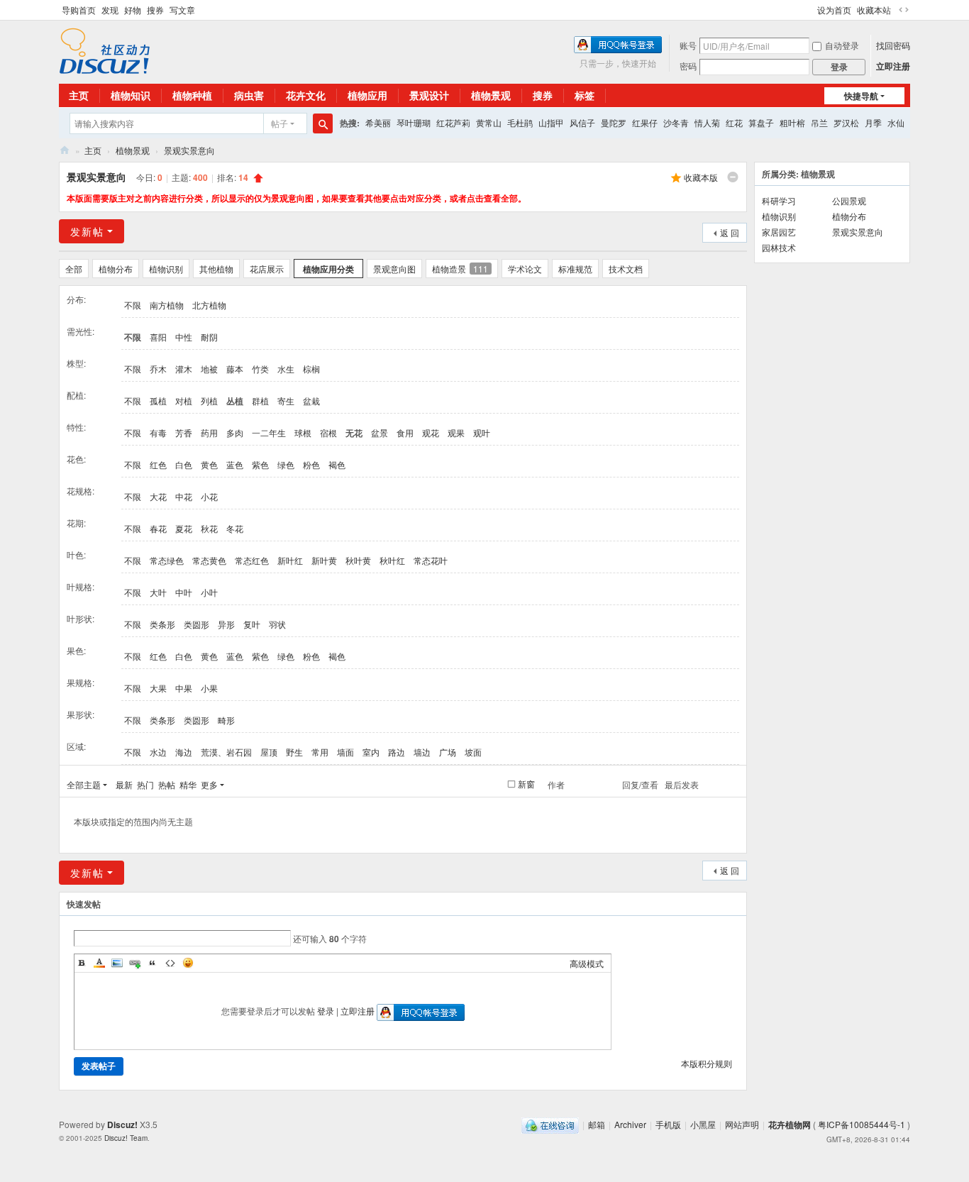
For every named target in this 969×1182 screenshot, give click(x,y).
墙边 (422, 752)
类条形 (162, 624)
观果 (456, 432)
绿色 (285, 464)
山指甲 (551, 122)
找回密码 (893, 45)
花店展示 (267, 269)
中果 (183, 688)
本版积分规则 (706, 1063)
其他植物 (216, 269)
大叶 (158, 592)
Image (117, 963)
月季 (873, 122)
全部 (73, 269)
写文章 (182, 10)
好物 (132, 10)
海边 (183, 752)
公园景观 (849, 200)
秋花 (209, 528)
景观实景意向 (189, 150)
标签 (584, 95)
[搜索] (323, 123)
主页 (79, 95)
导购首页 (79, 10)
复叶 (251, 624)
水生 (285, 369)
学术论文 (525, 269)
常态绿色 (167, 560)
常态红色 (252, 560)
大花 (158, 496)
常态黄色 (209, 560)
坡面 (473, 752)
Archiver (630, 1124)
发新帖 (87, 231)
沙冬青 (676, 122)
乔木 (158, 369)
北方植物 (209, 305)
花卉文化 (306, 95)
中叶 (183, 592)
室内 (371, 752)
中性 (183, 337)
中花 (183, 496)
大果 (158, 688)
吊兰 (819, 122)
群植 (260, 400)
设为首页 (834, 10)
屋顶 (268, 752)
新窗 (526, 784)
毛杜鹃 (520, 122)
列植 (209, 400)
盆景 (379, 432)
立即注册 (893, 66)
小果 (209, 688)
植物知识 (130, 95)
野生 (294, 752)
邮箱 (596, 1124)
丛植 (234, 400)
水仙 (895, 122)
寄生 (285, 400)
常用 (319, 752)
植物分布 (116, 269)
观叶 (481, 432)
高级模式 (587, 963)
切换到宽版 (903, 10)
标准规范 (575, 269)
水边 (158, 752)
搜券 (155, 10)
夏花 (183, 528)
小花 (209, 496)
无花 (353, 432)
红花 (734, 122)
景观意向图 (394, 269)
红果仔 (645, 122)
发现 (109, 10)
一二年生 (269, 432)
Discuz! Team (126, 1138)
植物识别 (166, 269)
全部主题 (84, 784)
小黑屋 (703, 1124)
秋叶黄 (358, 560)
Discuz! (122, 1124)
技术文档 (626, 269)
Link (135, 963)
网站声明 (742, 1124)
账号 (688, 45)
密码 (688, 66)
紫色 (260, 464)
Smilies (188, 963)
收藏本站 (874, 10)
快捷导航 (861, 95)
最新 (124, 784)
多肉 (234, 432)
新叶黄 (324, 560)
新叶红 (290, 560)
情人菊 (707, 122)
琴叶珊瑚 (414, 122)
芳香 (183, 432)
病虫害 (249, 95)
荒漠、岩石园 (226, 752)
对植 (183, 400)
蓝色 (234, 464)
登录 (325, 1011)
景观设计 (429, 95)
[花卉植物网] (104, 49)
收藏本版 (701, 177)
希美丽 (378, 122)
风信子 (582, 122)
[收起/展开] (732, 177)
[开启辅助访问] (810, 10)
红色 (158, 464)
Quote (152, 963)
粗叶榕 (792, 122)
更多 (209, 784)
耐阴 (209, 337)
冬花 (234, 528)
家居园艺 (779, 232)
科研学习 (779, 200)
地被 (209, 369)
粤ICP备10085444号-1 (861, 1124)
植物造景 (460, 269)
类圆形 (196, 624)
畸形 (226, 720)
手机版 (668, 1124)
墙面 (345, 752)
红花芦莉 (453, 122)
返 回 (729, 232)
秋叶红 (392, 560)
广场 (447, 752)
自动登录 (842, 45)
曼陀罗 (613, 122)
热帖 (166, 784)
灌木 (183, 369)
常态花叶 (431, 560)
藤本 (234, 369)
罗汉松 (846, 122)
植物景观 (491, 95)
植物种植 (192, 95)
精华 (187, 784)
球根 (302, 432)
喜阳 (158, 337)
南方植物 (167, 305)
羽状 (277, 624)
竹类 (260, 369)
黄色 (209, 464)
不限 (132, 305)
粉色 (311, 464)
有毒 (158, 432)
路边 (396, 752)
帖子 (279, 123)
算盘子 (761, 122)
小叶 (209, 592)
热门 (145, 784)
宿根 (328, 432)
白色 (183, 464)
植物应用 (367, 95)
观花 (430, 432)
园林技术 (779, 247)
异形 (226, 624)
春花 (158, 528)
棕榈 (311, 369)
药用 (209, 432)
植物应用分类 (328, 269)
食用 (405, 432)
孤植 (158, 400)
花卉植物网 (64, 150)
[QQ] (550, 1124)
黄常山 (489, 122)
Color (99, 963)
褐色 (336, 464)
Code (170, 963)
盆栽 (311, 400)
